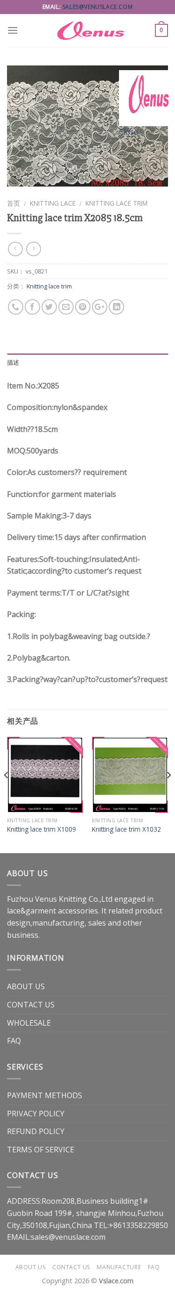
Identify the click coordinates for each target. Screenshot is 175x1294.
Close (128, 132)
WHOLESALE (29, 1023)
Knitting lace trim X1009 (41, 829)
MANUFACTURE (119, 1267)
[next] (168, 794)
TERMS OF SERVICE (40, 1149)
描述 (13, 362)
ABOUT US (26, 986)
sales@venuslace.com (98, 7)
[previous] (6, 794)
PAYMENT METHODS (44, 1095)
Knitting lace (53, 203)
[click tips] (147, 97)
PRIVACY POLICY (35, 1113)
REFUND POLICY (35, 1131)
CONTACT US (31, 1004)
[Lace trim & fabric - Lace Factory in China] (87, 30)
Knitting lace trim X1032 (126, 829)
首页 (13, 203)
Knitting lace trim (116, 203)
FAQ (14, 1040)
